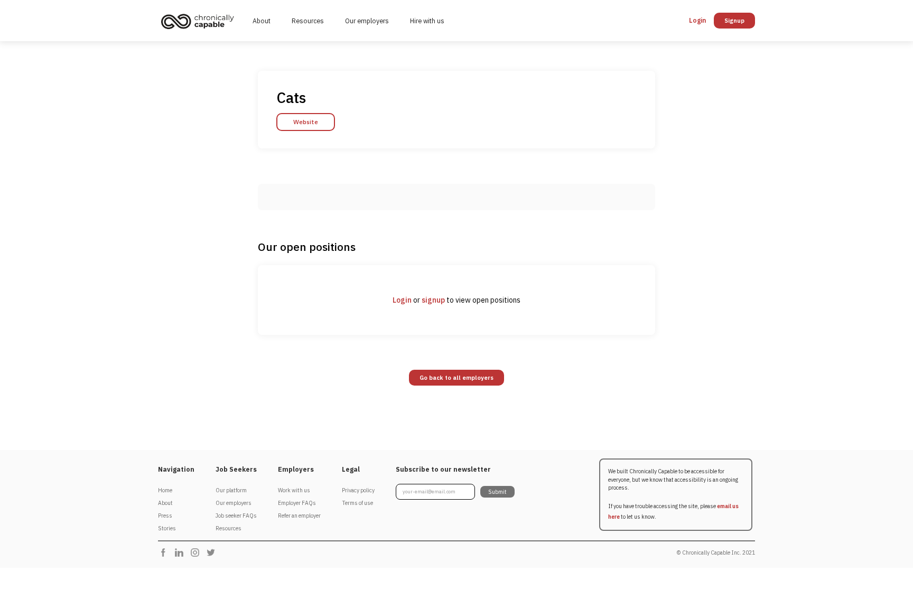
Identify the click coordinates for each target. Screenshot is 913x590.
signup (433, 300)
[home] (200, 21)
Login (402, 300)
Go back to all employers (456, 377)
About (262, 20)
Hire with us (427, 20)
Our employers (367, 20)
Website (305, 122)
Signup (734, 20)
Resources (308, 20)
